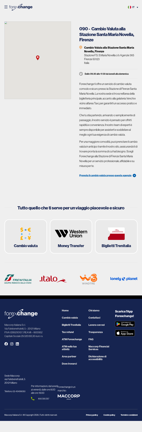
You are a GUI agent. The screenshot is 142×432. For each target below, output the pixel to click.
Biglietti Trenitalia (71, 325)
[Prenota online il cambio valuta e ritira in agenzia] (25, 236)
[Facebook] (6, 344)
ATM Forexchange (72, 339)
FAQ (90, 339)
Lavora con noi (96, 325)
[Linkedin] (17, 344)
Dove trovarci (69, 363)
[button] (5, 7)
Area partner (69, 356)
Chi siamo (93, 310)
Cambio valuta (70, 317)
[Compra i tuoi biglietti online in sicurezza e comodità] (116, 236)
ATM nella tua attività (69, 348)
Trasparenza (95, 332)
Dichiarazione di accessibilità (97, 358)
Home (65, 310)
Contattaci (94, 317)
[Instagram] (11, 344)
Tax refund (68, 332)
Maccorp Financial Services (98, 348)
